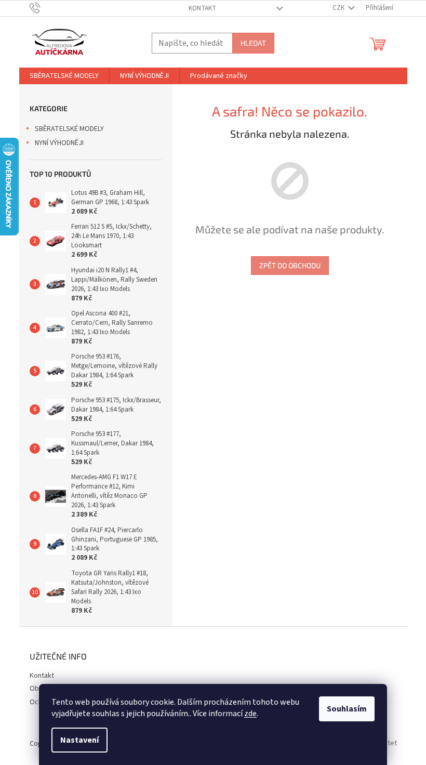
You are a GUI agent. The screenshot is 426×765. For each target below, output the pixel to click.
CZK (339, 7)
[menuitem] (64, 76)
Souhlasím (347, 709)
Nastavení (79, 740)
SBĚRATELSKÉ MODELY (69, 129)
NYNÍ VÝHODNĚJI (59, 143)
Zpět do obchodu (290, 265)
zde (250, 713)
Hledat (253, 42)
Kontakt (202, 8)
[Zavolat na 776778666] (45, 7)
